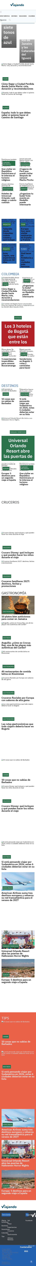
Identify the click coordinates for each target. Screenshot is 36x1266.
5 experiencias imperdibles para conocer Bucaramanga (9, 362)
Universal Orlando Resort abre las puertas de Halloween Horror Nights (18, 453)
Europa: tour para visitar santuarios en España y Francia (26, 234)
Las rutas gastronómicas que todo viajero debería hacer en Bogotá (18, 726)
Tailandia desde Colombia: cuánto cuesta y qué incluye (9, 234)
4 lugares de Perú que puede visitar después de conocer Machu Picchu (27, 174)
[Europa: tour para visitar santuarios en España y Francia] (27, 223)
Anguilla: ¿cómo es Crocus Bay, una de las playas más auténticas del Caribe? (16, 645)
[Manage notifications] (31, 1261)
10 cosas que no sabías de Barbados (8, 401)
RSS (26, 1251)
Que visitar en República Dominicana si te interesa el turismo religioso (9, 174)
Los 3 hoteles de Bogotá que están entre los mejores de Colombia (18, 339)
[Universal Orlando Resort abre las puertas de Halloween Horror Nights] (18, 426)
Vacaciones (23, 16)
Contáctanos (26, 1247)
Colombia (31, 16)
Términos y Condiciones (6, 1263)
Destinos (14, 16)
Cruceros (11, 1231)
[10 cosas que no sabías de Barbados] (9, 392)
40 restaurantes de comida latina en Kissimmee (16, 672)
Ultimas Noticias (10, 1239)
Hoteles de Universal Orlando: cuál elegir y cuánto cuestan (9, 198)
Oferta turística (5, 1221)
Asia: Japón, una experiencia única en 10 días (9, 257)
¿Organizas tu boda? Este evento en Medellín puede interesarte (26, 199)
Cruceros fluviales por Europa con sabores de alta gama (18, 699)
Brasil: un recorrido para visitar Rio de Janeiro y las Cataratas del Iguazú (27, 40)
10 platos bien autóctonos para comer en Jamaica (16, 617)
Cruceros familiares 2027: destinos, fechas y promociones (16, 584)
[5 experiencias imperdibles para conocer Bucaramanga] (9, 352)
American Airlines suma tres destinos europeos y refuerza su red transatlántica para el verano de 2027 (18, 896)
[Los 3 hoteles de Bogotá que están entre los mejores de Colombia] (18, 312)
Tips (3, 1236)
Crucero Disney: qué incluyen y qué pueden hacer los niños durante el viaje (18, 555)
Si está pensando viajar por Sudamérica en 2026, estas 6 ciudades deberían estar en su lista (27, 406)
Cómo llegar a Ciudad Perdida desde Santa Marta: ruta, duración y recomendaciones (18, 86)
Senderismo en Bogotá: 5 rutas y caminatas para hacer (26, 363)
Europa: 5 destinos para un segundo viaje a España (9, 476)
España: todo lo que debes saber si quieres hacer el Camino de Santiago (16, 115)
